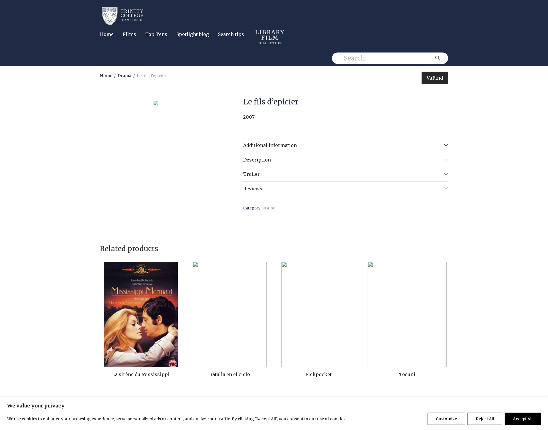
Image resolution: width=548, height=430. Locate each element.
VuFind (435, 78)
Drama (124, 75)
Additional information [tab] (270, 145)
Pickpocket (318, 374)
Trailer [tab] (251, 174)
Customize (446, 418)
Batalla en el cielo (229, 374)
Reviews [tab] (252, 188)
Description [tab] (257, 160)
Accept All (523, 418)
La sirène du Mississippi (141, 374)
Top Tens (156, 34)
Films (129, 34)
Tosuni (407, 374)
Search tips (231, 34)
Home (107, 34)
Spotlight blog (192, 34)
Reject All (485, 418)
